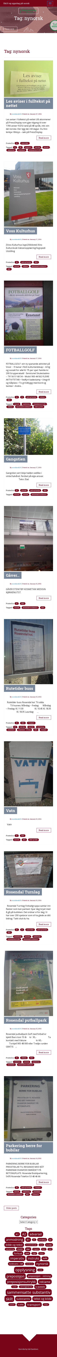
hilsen (42, 1253)
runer (14, 1287)
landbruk (29, 1264)
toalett (12, 1304)
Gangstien (15, 459)
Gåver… (12, 575)
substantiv (36, 1194)
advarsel (24, 490)
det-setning (10, 1249)
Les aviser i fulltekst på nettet (28, 103)
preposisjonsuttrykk (35, 150)
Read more (44, 138)
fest (50, 1249)
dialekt (20, 1249)
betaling (42, 1239)
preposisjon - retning (24, 730)
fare (43, 1249)
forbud (18, 1253)
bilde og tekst (14, 1245)
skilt (9, 269)
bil (50, 1239)
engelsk (36, 1249)
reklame (25, 266)
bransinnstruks (31, 1245)
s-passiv (40, 1286)
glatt (27, 1253)
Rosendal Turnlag (23, 891)
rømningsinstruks (26, 1287)
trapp (46, 1304)
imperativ (28, 147)
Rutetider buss (19, 688)
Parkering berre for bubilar (24, 1147)
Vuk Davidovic (33, 1349)
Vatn (10, 810)
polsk (40, 1270)
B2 (34, 1240)
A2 (17, 143)
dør (28, 1249)
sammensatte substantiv (39, 266)
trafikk (21, 1304)
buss (41, 1245)
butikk (49, 1245)
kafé (45, 1258)
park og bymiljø (26, 262)
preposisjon (21, 150)
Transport (31, 723)
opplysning (11, 150)
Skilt (36, 262)
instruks (37, 147)
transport (44, 730)
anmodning (17, 936)
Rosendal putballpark (26, 1020)
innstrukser (24, 143)
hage (34, 1253)
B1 (22, 397)
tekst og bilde (39, 407)
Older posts (11, 1208)
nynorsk (46, 147)
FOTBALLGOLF (20, 349)
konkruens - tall (16, 1263)
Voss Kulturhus (20, 230)
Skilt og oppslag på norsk (16, 3)
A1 (15, 147)
